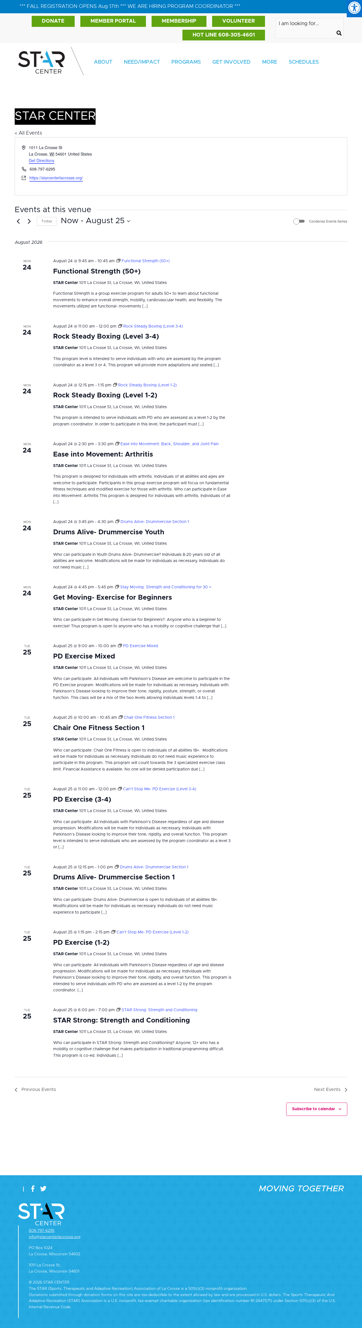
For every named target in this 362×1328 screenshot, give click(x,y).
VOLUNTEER (238, 21)
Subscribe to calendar (313, 1109)
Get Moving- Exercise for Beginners (112, 597)
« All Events (28, 133)
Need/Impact (142, 62)
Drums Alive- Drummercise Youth (108, 532)
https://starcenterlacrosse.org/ (56, 177)
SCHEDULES (304, 62)
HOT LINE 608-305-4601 (224, 35)
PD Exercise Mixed (84, 656)
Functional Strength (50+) (97, 271)
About (103, 62)
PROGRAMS (186, 62)
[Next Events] (29, 221)
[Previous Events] (18, 221)
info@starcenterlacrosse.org (54, 1237)
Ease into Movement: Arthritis (103, 454)
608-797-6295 (42, 1231)
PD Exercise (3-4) (82, 799)
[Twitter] (43, 1189)
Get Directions (41, 160)
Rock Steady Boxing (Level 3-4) (106, 336)
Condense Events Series (328, 221)
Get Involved (231, 62)
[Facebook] (34, 1189)
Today (46, 221)
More (269, 62)
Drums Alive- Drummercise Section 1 (114, 877)
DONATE (53, 21)
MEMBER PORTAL (113, 21)
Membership (179, 21)
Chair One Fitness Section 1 (99, 728)
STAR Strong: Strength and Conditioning (121, 1020)
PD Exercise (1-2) (81, 942)
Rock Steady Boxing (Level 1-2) (105, 395)
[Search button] (339, 33)
